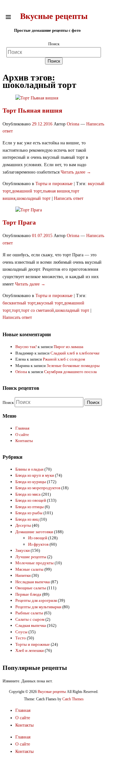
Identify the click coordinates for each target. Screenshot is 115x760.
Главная (22, 428)
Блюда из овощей (30, 500)
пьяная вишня (56, 191)
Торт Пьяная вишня (32, 110)
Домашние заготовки (34, 531)
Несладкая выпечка (32, 581)
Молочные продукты (34, 562)
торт (16, 310)
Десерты (23, 525)
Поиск (53, 43)
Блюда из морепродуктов (37, 487)
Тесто (20, 638)
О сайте (22, 434)
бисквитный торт (19, 303)
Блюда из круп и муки (34, 475)
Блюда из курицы (30, 481)
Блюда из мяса (28, 494)
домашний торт (27, 191)
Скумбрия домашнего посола (70, 371)
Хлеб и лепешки (29, 650)
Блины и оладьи (29, 469)
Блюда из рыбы (28, 512)
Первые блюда (28, 594)
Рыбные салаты (29, 613)
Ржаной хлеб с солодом (64, 359)
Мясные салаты (29, 569)
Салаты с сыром (29, 619)
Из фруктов (38, 544)
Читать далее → (76, 172)
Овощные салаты (30, 587)
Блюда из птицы (29, 506)
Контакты (24, 440)
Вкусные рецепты (54, 16)
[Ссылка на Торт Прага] (28, 210)
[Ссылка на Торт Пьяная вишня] (36, 98)
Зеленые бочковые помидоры (73, 365)
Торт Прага (19, 222)
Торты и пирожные (54, 183)
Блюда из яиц (27, 519)
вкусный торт (50, 303)
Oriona (73, 124)
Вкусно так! (26, 346)
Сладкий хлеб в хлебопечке (75, 353)
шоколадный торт (33, 198)
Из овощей (37, 537)
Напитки (23, 575)
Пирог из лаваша (68, 346)
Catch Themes (73, 699)
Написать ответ (68, 198)
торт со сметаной (37, 310)
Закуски (22, 550)
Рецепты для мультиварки (38, 606)
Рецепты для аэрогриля (36, 600)
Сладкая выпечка (30, 625)
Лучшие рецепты (30, 556)
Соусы (21, 631)
